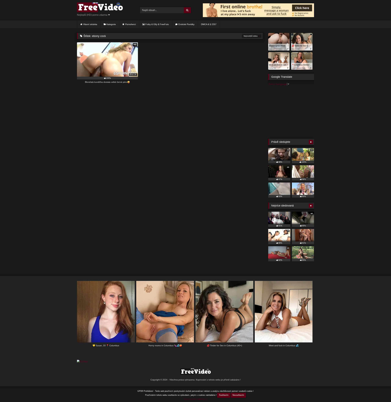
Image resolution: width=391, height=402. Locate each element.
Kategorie (111, 24)
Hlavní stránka (90, 24)
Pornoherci (130, 24)
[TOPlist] (82, 361)
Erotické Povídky (186, 24)
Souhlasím (223, 395)
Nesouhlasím (238, 395)
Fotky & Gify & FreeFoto (157, 24)
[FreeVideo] (100, 7)
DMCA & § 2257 (208, 24)
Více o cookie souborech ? (195, 399)
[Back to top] (381, 393)
